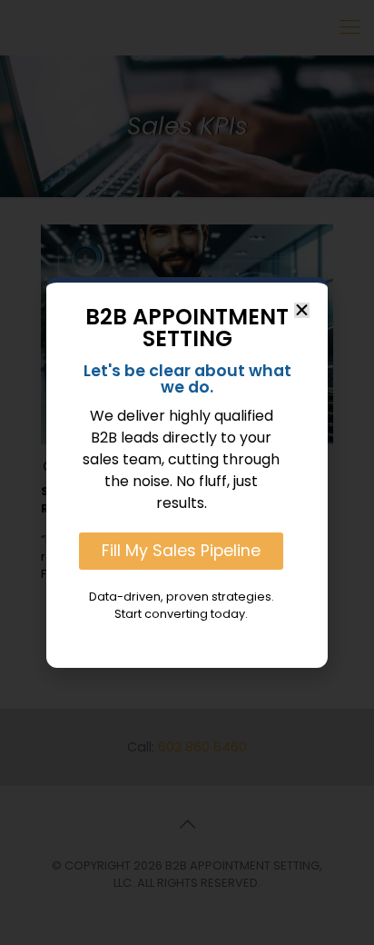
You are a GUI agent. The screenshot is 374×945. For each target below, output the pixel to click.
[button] (302, 310)
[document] (187, 472)
